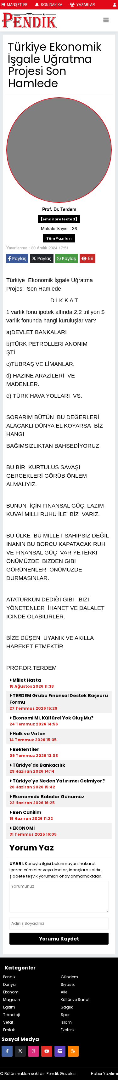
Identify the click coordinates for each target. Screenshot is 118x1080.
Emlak (9, 1029)
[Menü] (106, 20)
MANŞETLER (17, 4)
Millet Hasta (26, 680)
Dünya (9, 984)
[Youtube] (46, 1051)
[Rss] (73, 1051)
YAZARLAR (85, 4)
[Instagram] (33, 1051)
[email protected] (59, 219)
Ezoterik (68, 1029)
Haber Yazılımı (104, 1073)
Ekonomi (11, 992)
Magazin (11, 999)
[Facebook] (7, 1051)
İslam (66, 1022)
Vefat (8, 1022)
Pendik (9, 977)
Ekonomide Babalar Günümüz (48, 796)
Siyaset (68, 984)
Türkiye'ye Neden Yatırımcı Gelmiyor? (58, 781)
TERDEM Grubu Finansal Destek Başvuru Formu (58, 698)
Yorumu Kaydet (59, 938)
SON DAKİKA (51, 4)
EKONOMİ (24, 828)
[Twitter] (20, 1051)
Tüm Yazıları (59, 238)
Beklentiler (25, 749)
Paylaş (18, 258)
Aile (64, 992)
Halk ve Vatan (29, 733)
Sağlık (67, 1007)
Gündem (69, 977)
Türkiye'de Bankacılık (38, 765)
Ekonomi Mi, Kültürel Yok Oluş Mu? (52, 718)
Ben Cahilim (26, 812)
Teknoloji (11, 1014)
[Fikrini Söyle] (59, 1051)
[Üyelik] (114, 4)
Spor (65, 1014)
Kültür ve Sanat (75, 999)
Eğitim (9, 1007)
